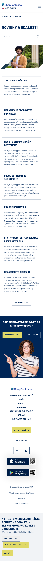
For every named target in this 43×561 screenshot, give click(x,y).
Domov (5, 16)
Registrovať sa (12, 335)
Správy (21, 415)
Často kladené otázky (21, 411)
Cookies (21, 498)
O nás (21, 399)
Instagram (26, 450)
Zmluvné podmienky (21, 503)
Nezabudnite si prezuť (17, 272)
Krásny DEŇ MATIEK (15, 207)
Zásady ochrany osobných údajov (21, 493)
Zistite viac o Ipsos (20, 395)
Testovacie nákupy (15, 80)
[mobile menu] (39, 6)
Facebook (17, 450)
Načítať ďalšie (21, 303)
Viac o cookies (11, 539)
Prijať (7, 553)
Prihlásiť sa (32, 335)
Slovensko (10, 8)
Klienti (21, 403)
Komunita (21, 407)
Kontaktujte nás (21, 419)
